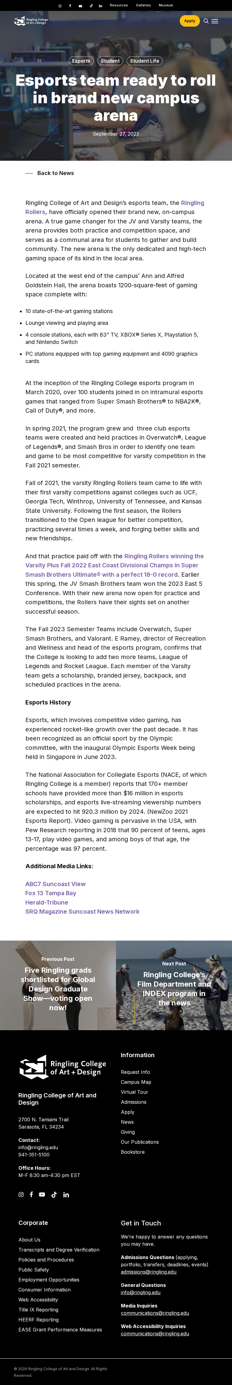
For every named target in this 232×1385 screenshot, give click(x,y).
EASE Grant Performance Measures (60, 1330)
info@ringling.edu (140, 1292)
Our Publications (140, 1142)
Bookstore (133, 1152)
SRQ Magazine (47, 911)
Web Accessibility (38, 1300)
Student (110, 61)
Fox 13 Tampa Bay (50, 893)
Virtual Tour (134, 1092)
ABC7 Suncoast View (55, 884)
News (127, 1122)
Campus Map (136, 1082)
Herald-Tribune (46, 902)
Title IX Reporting (38, 1310)
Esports (81, 61)
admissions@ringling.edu (148, 1272)
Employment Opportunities (48, 1280)
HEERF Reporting (38, 1320)
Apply (127, 1112)
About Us (29, 1240)
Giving (128, 1132)
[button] (214, 21)
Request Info (135, 1072)
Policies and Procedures (46, 1260)
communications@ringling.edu (155, 1313)
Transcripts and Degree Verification (58, 1250)
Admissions (134, 1102)
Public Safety (33, 1270)
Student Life (144, 61)
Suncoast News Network (104, 911)
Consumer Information (44, 1290)
